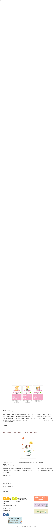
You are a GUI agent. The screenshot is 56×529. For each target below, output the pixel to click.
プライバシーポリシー (7, 483)
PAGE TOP (53, 511)
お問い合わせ (5, 491)
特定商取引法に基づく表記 (8, 486)
